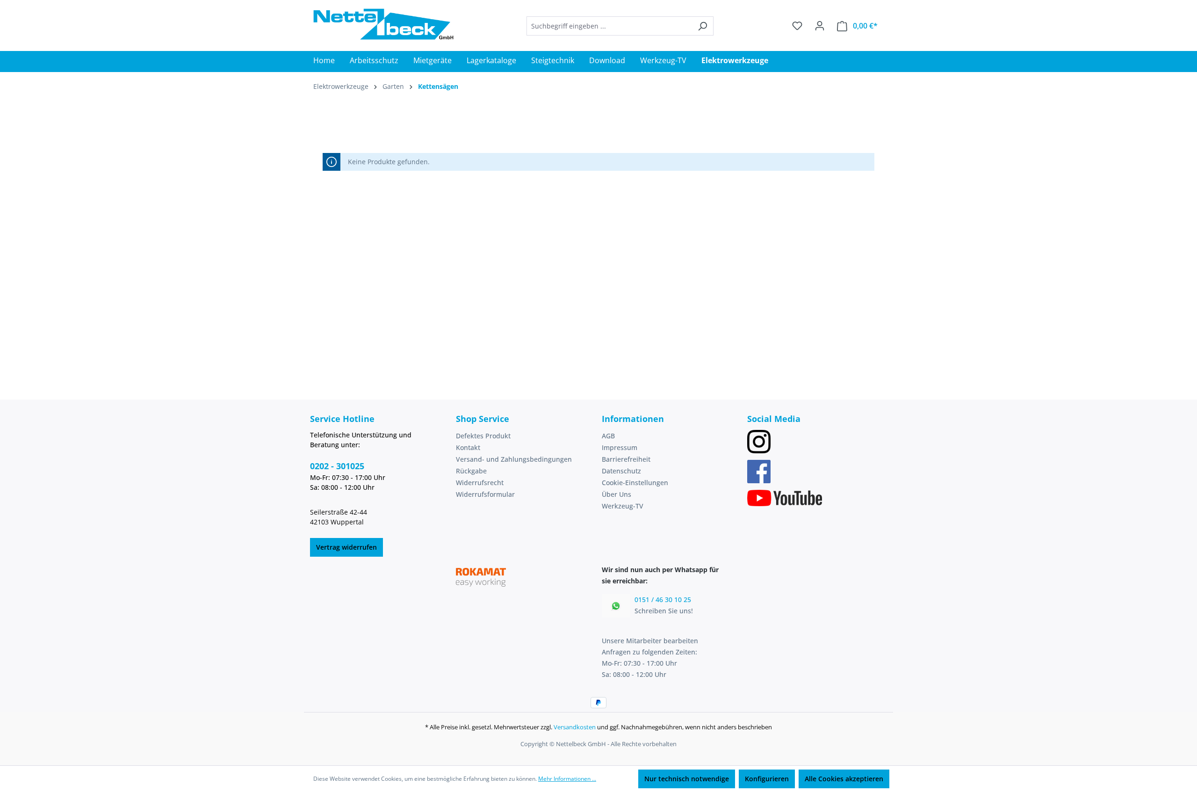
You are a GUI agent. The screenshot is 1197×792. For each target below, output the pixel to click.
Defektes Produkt (483, 435)
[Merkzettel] (797, 25)
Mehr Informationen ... (567, 779)
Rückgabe (471, 470)
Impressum (619, 447)
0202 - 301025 (337, 466)
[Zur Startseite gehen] (383, 24)
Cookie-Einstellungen (635, 482)
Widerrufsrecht (480, 482)
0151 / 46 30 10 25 (663, 599)
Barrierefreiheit (626, 459)
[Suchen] (703, 26)
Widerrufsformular (485, 494)
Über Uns (616, 494)
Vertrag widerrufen (346, 547)
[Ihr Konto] (819, 25)
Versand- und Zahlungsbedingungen (514, 459)
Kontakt (468, 447)
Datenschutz (621, 470)
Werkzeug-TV (622, 505)
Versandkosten (575, 727)
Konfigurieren (767, 778)
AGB (608, 435)
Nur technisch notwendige (686, 778)
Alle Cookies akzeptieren (844, 778)
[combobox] (609, 26)
